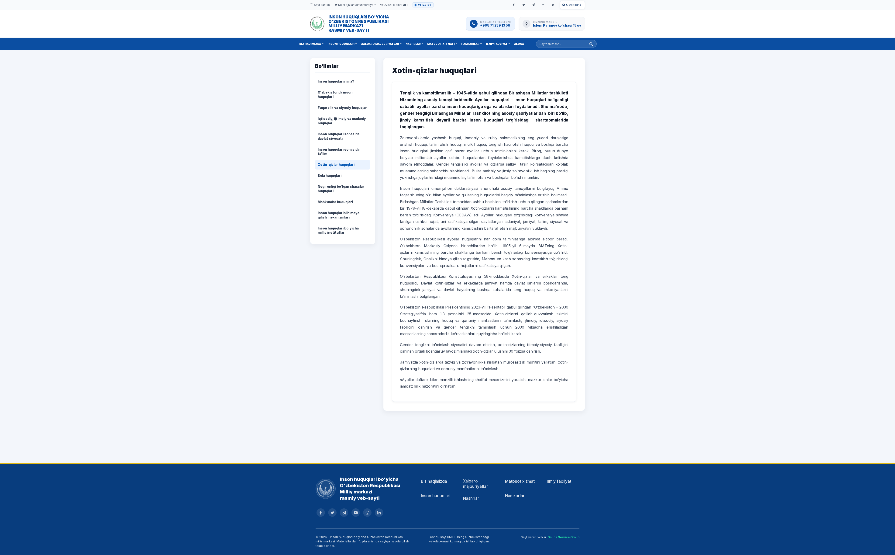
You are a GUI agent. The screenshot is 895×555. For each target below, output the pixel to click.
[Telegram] (533, 5)
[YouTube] (355, 512)
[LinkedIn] (553, 5)
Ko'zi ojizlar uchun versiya (355, 5)
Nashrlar (413, 43)
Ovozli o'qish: (395, 5)
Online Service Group (563, 537)
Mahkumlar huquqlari (335, 202)
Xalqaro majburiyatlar (380, 43)
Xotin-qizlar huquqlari (336, 164)
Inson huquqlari (341, 43)
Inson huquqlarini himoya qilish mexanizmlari (338, 215)
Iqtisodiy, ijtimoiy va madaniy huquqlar (342, 121)
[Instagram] (543, 5)
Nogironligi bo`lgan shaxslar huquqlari (341, 188)
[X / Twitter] (523, 5)
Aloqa (519, 43)
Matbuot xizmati (441, 43)
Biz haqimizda (310, 43)
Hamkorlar (470, 43)
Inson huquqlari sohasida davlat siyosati (338, 136)
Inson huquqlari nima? (336, 81)
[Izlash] (591, 44)
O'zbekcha (573, 5)
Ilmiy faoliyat (497, 43)
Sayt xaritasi (321, 5)
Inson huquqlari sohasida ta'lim (338, 151)
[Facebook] (513, 5)
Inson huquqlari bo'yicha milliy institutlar (338, 230)
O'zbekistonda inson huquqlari (335, 94)
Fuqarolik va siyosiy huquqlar (342, 108)
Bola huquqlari (329, 175)
